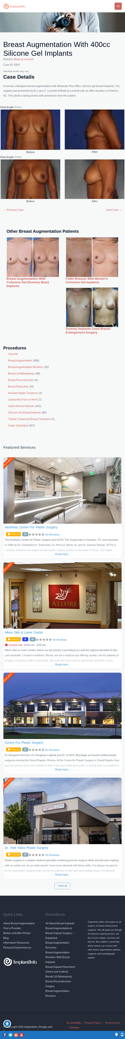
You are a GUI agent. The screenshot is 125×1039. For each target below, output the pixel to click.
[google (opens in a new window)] (16, 1034)
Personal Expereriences (17, 947)
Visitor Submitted (18, 425)
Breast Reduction (18, 386)
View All (13, 354)
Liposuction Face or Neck (23, 399)
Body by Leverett (23, 59)
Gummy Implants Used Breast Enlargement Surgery (88, 330)
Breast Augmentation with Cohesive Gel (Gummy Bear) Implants (28, 282)
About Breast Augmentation (19, 923)
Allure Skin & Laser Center (24, 632)
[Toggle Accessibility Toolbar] (7, 1024)
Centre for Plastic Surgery (24, 742)
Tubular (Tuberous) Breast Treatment (29, 419)
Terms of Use (112, 1022)
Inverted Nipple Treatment (23, 393)
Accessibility (74, 1022)
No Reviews (52, 534)
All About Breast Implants (59, 923)
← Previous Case (13, 210)
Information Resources (16, 942)
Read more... (62, 554)
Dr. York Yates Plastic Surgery (26, 847)
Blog (6, 938)
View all (62, 885)
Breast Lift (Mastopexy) (21, 373)
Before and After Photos (17, 933)
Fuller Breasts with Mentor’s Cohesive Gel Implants (87, 280)
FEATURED (7, 462)
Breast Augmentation (20, 360)
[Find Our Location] (116, 1034)
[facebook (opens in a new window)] (5, 1034)
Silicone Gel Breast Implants (24, 412)
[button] (62, 645)
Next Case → (114, 210)
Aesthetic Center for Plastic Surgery (31, 527)
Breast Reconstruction (21, 380)
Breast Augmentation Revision (25, 367)
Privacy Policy (93, 1022)
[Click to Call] (120, 1034)
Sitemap (74, 1027)
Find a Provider (12, 928)
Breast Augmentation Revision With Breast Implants (57, 957)
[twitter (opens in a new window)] (11, 1034)
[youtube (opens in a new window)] (21, 1034)
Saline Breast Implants (21, 406)
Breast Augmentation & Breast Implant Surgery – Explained (59, 933)
